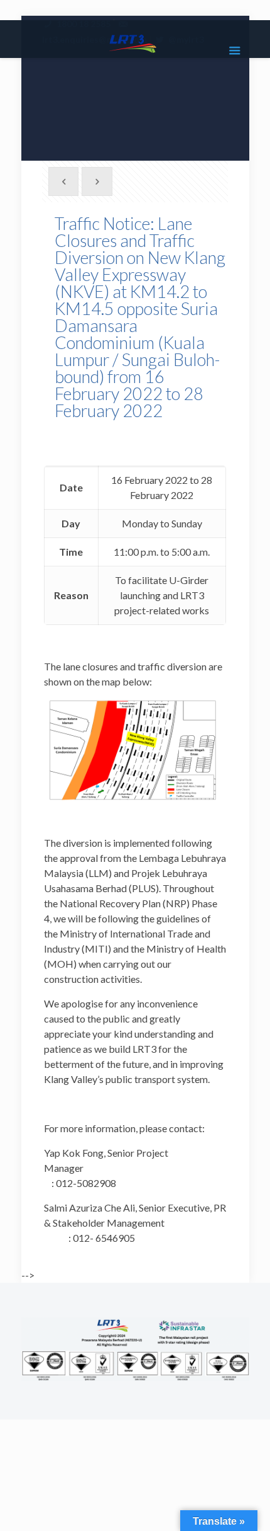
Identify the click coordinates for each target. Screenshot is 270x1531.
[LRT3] (135, 42)
